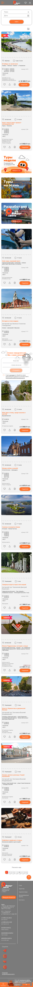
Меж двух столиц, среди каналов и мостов (13, 413)
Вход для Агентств (9, 897)
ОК (26, 984)
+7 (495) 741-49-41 (6, 917)
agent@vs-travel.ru (6, 938)
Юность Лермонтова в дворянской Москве (13, 709)
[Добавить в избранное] (4, 84)
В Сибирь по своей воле (10, 64)
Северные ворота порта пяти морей (14, 584)
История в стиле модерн (10, 321)
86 (19, 872)
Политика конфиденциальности (8, 973)
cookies (16, 981)
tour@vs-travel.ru (6, 927)
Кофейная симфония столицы (12, 840)
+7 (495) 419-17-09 (6, 922)
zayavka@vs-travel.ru (7, 933)
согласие (12, 375)
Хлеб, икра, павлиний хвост (11, 261)
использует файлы (25, 980)
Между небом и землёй (10, 468)
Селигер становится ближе (11, 527)
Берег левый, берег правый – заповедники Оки (12, 123)
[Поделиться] (9, 84)
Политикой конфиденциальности (15, 378)
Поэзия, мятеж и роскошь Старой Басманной (13, 775)
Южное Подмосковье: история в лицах (15, 646)
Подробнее (24, 84)
